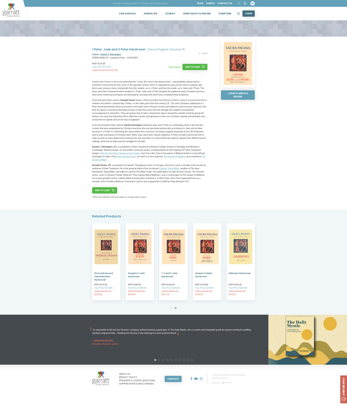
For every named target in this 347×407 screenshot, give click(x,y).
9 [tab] (187, 360)
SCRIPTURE (225, 13)
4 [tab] (167, 360)
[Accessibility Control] (252, 3)
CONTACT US (224, 3)
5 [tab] (171, 360)
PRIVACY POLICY (128, 377)
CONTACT (173, 378)
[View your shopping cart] (238, 13)
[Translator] (245, 3)
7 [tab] (179, 360)
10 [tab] (191, 360)
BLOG (200, 3)
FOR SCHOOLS (127, 13)
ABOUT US (124, 374)
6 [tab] (175, 360)
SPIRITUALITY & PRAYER (197, 13)
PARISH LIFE (150, 13)
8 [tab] (183, 360)
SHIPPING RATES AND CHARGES (136, 384)
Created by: (216, 383)
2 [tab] (175, 308)
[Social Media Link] (190, 379)
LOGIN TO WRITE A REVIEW (238, 95)
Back (204, 53)
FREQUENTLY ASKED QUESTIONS (137, 380)
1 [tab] (171, 308)
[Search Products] (239, 3)
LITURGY (170, 13)
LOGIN (248, 13)
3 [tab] (163, 360)
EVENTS (210, 3)
